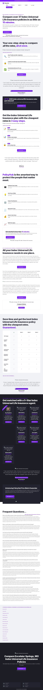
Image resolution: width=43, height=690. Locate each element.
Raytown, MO (5, 625)
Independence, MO (6, 613)
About (7, 5)
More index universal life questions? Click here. (32, 514)
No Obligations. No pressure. (21, 76)
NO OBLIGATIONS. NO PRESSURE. (10, 239)
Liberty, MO (4, 611)
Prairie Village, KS (5, 631)
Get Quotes (9, 7)
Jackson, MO (5, 619)
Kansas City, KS (5, 627)
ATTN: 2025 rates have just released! (21, 0)
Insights (26, 5)
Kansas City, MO (5, 623)
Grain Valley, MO (5, 617)
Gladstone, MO (5, 615)
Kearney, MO (5, 609)
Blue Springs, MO (5, 621)
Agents (19, 5)
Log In (32, 5)
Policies (12, 5)
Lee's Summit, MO (5, 629)
